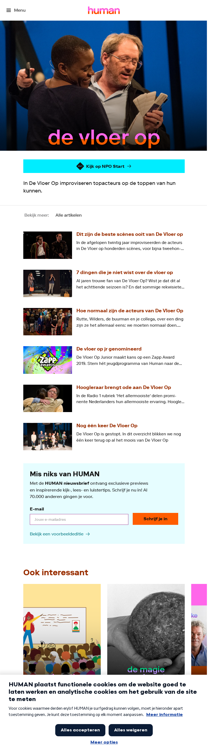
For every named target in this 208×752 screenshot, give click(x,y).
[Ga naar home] (104, 10)
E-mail (37, 509)
